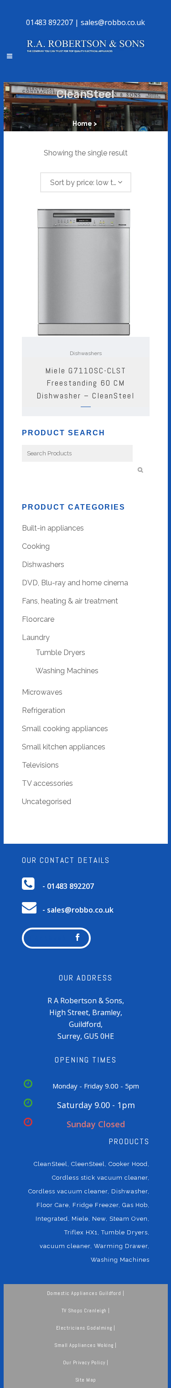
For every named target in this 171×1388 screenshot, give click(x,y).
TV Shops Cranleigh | (86, 1310)
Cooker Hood (128, 1164)
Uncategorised (46, 801)
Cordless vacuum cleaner (68, 1191)
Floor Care (52, 1205)
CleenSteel (88, 1164)
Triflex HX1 (81, 1232)
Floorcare (38, 619)
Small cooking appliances (65, 728)
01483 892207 (49, 22)
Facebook (48, 938)
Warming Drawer (121, 1246)
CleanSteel (50, 1164)
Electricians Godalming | (85, 1328)
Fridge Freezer (96, 1205)
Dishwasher (129, 1191)
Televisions (40, 765)
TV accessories (47, 783)
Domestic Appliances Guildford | (85, 1293)
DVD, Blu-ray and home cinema (75, 582)
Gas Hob (135, 1205)
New (99, 1218)
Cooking (36, 546)
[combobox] (85, 182)
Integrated (52, 1218)
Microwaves (42, 692)
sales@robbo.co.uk (113, 22)
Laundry (36, 637)
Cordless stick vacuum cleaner (100, 1177)
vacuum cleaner (65, 1246)
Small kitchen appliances (63, 747)
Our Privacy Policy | (86, 1362)
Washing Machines (67, 670)
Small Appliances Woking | (85, 1345)
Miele (80, 1218)
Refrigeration (43, 710)
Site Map (85, 1380)
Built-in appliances (53, 528)
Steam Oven (128, 1218)
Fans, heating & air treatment (70, 601)
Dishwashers (86, 353)
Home (82, 123)
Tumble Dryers (60, 652)
